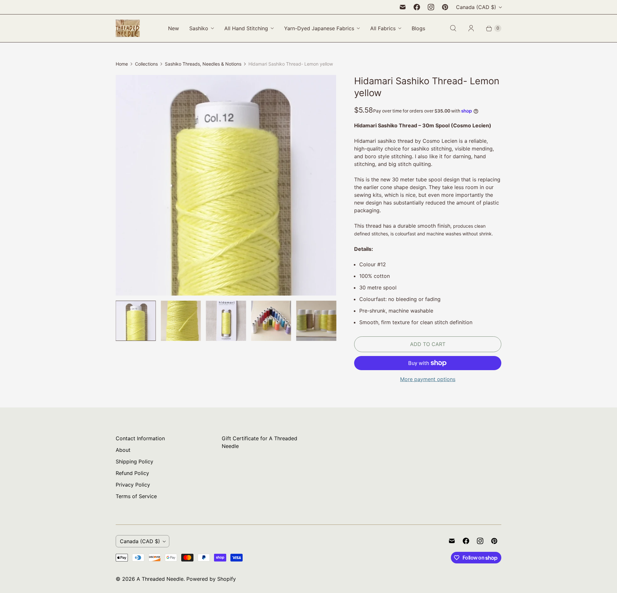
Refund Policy (132, 473)
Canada (476, 7)
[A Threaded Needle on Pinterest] (445, 7)
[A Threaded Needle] (128, 28)
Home (122, 64)
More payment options (427, 379)
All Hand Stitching (246, 28)
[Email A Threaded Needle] (403, 7)
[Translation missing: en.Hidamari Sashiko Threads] (316, 321)
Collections (146, 64)
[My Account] (471, 28)
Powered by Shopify (211, 579)
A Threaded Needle (160, 579)
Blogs (418, 28)
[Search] (453, 28)
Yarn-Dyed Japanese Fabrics (319, 28)
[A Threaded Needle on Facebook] (417, 7)
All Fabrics (383, 28)
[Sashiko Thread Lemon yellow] (226, 185)
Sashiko (198, 28)
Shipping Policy (134, 461)
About (123, 450)
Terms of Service (136, 496)
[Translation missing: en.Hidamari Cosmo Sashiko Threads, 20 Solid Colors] (271, 321)
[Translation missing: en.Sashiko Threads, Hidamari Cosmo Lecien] (181, 321)
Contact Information (140, 438)
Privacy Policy (133, 484)
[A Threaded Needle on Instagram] (431, 7)
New (173, 28)
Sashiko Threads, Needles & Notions (203, 64)
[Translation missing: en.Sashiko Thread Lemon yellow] (136, 321)
